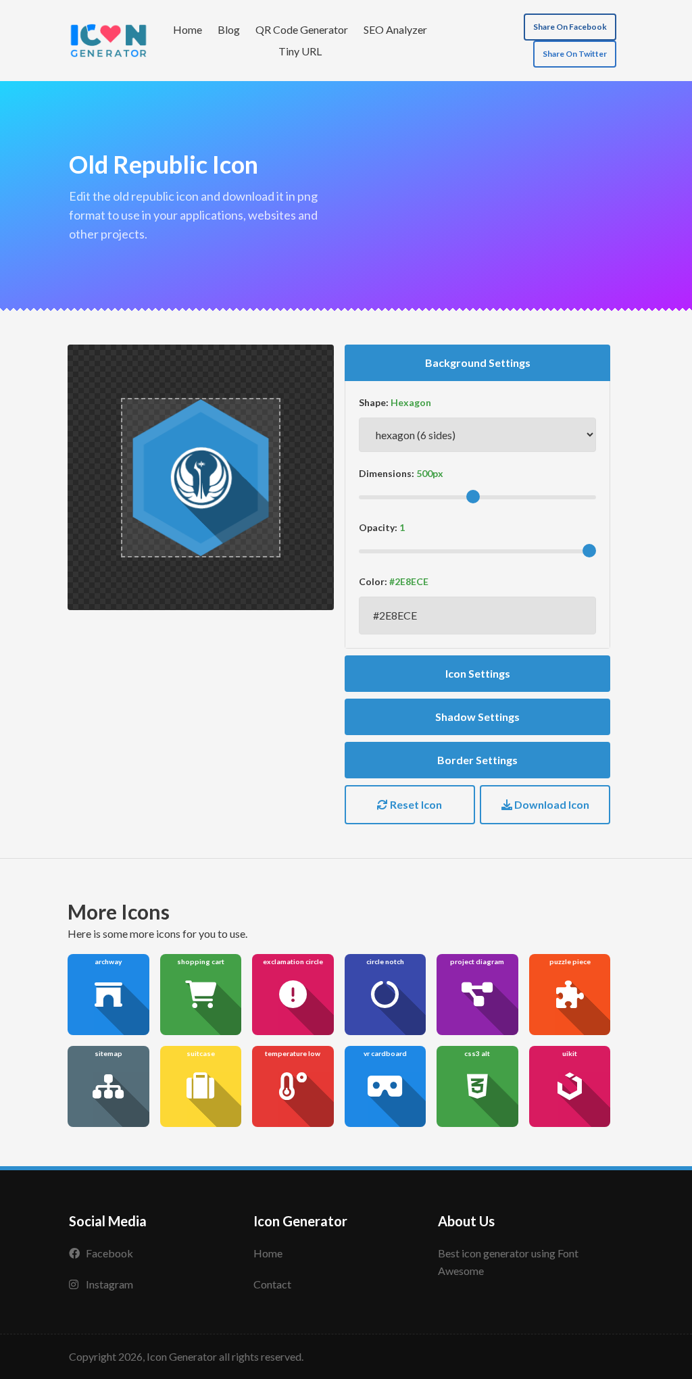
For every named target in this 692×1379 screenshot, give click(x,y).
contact (272, 1284)
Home (187, 29)
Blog (229, 29)
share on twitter (575, 54)
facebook (109, 1253)
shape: (374, 402)
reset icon (415, 804)
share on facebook (570, 27)
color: (373, 581)
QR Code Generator (301, 29)
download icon (550, 804)
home (267, 1253)
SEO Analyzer (395, 29)
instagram (109, 1284)
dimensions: (386, 473)
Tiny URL (300, 51)
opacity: (378, 527)
